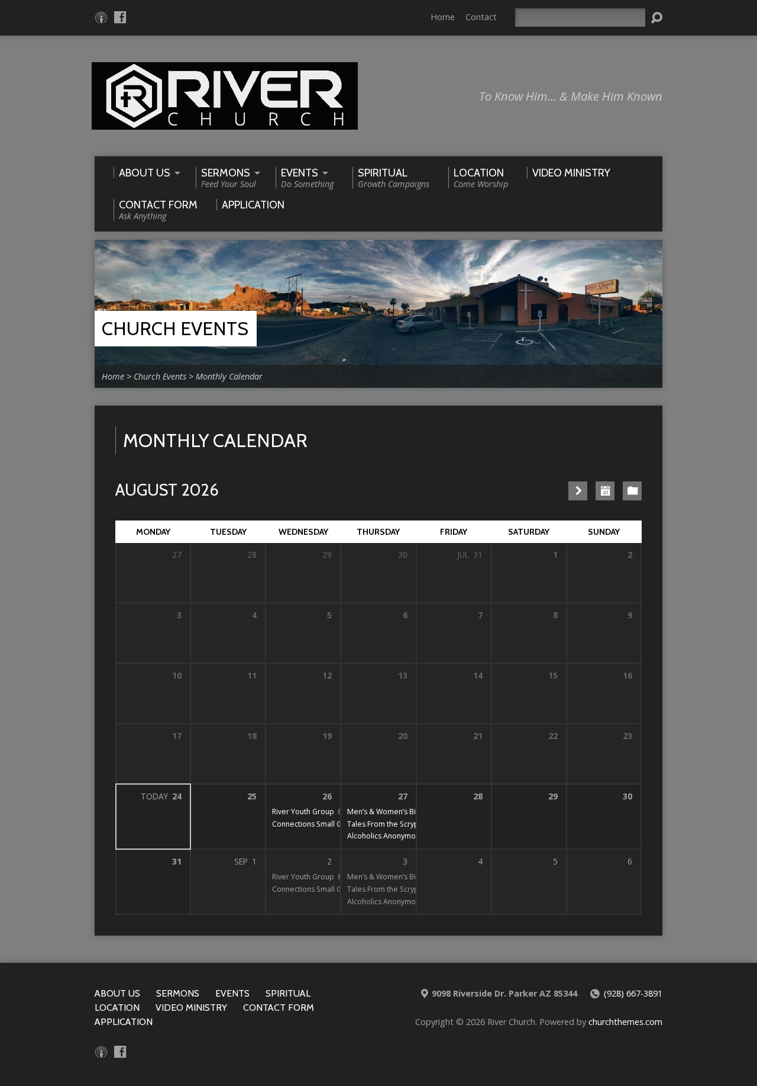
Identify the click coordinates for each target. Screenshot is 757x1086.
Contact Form (278, 1007)
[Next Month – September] (577, 490)
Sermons (177, 993)
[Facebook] (120, 17)
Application (124, 1021)
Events (232, 993)
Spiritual (288, 993)
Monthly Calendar (229, 376)
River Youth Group (303, 812)
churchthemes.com (625, 1021)
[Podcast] (101, 17)
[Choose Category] (632, 490)
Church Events (175, 328)
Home (443, 17)
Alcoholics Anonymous (385, 836)
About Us (117, 993)
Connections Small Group (315, 824)
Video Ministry (191, 1007)
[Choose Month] (605, 490)
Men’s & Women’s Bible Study (397, 812)
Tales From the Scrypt (384, 824)
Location (117, 1007)
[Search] (656, 18)
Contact (481, 17)
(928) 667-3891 (633, 993)
